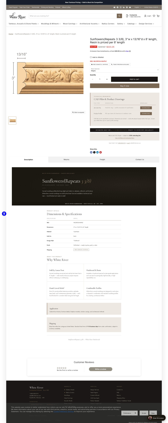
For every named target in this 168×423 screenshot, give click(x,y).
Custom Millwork (95, 395)
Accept (144, 413)
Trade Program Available (121, 64)
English (137, 7)
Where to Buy (66, 7)
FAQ (118, 392)
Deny (153, 413)
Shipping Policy (121, 398)
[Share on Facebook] (91, 152)
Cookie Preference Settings (63, 411)
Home (11, 34)
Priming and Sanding (47, 7)
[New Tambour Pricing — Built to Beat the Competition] (84, 2)
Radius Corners (108, 24)
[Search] (119, 16)
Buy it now (124, 86)
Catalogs (131, 24)
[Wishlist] (154, 16)
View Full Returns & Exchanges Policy (124, 138)
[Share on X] (94, 152)
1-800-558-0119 (121, 143)
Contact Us (140, 159)
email (128, 143)
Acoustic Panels (68, 401)
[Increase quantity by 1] (107, 79)
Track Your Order (24, 7)
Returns (66, 159)
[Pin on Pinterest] (100, 152)
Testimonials (35, 7)
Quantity (93, 75)
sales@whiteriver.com (35, 395)
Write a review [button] (100, 369)
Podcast (57, 7)
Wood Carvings (69, 24)
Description (28, 160)
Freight (102, 159)
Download (146, 108)
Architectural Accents (89, 24)
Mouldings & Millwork (50, 24)
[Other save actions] (135, 413)
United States (151, 7)
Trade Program (13, 7)
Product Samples (95, 401)
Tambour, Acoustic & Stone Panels (23, 24)
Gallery (120, 24)
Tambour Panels (69, 390)
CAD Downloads (95, 398)
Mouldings (67, 395)
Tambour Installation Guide (124, 401)
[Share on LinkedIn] (97, 152)
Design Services (146, 24)
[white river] (17, 16)
